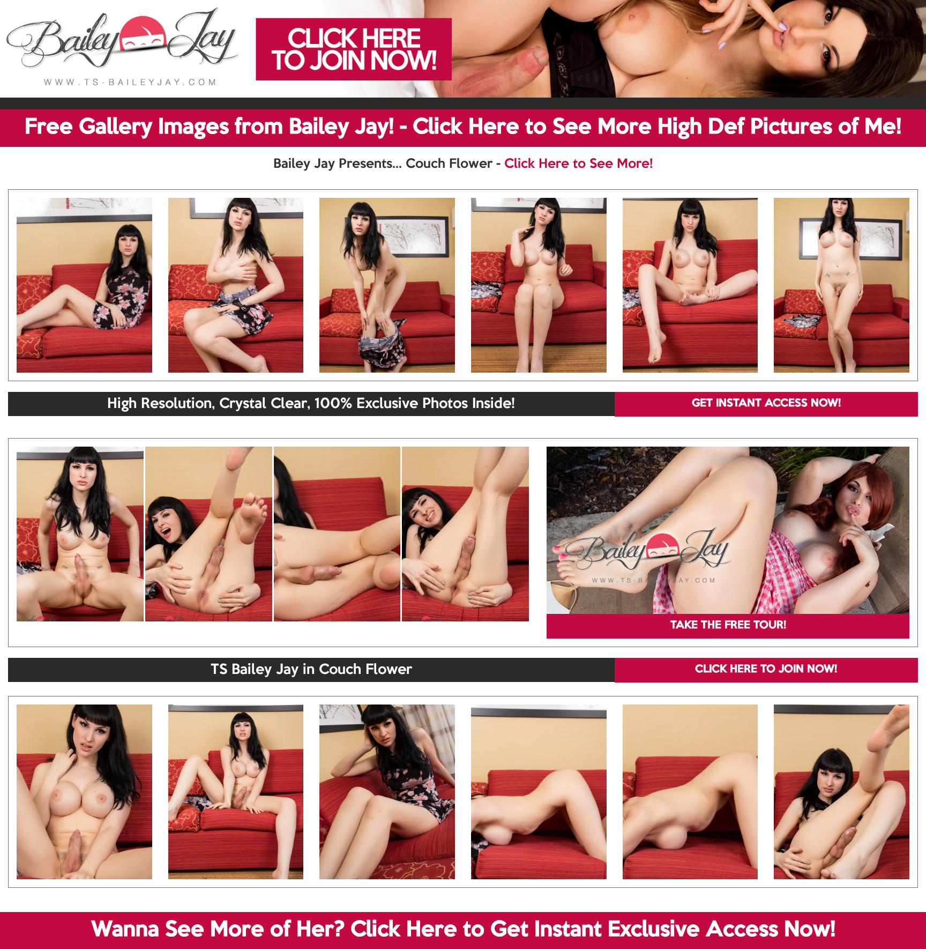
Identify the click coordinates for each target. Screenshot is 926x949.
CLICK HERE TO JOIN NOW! (766, 669)
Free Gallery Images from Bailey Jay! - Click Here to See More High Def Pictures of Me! (463, 127)
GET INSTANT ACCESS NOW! (766, 404)
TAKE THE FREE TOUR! (728, 626)
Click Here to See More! (578, 164)
